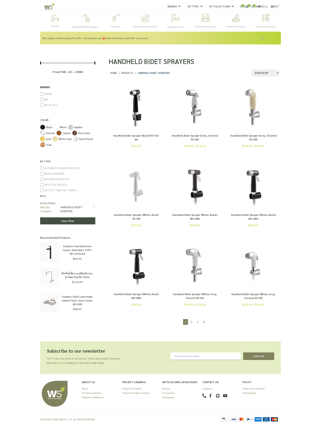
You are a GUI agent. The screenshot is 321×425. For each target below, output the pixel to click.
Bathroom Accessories (145, 26)
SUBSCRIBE (258, 356)
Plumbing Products (236, 26)
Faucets (55, 25)
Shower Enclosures (266, 26)
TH (265, 6)
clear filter (67, 221)
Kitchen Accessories (205, 26)
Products (127, 72)
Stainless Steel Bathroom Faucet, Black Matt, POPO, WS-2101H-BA (77, 250)
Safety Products (175, 26)
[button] (174, 6)
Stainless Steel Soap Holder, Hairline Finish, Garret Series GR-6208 (77, 300)
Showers (115, 26)
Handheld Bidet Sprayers (85, 26)
